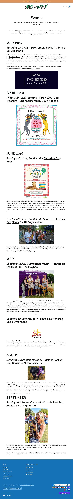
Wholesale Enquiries (8, 476)
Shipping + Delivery (7, 471)
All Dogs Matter (44, 445)
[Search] (64, 7)
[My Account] (66, 7)
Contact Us (5, 467)
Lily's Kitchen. (50, 100)
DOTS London (36, 68)
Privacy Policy (6, 478)
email (58, 387)
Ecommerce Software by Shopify (27, 485)
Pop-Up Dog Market (14, 57)
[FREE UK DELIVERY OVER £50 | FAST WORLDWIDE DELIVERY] (36, 1)
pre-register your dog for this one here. (39, 347)
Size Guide (5, 469)
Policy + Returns (7, 474)
